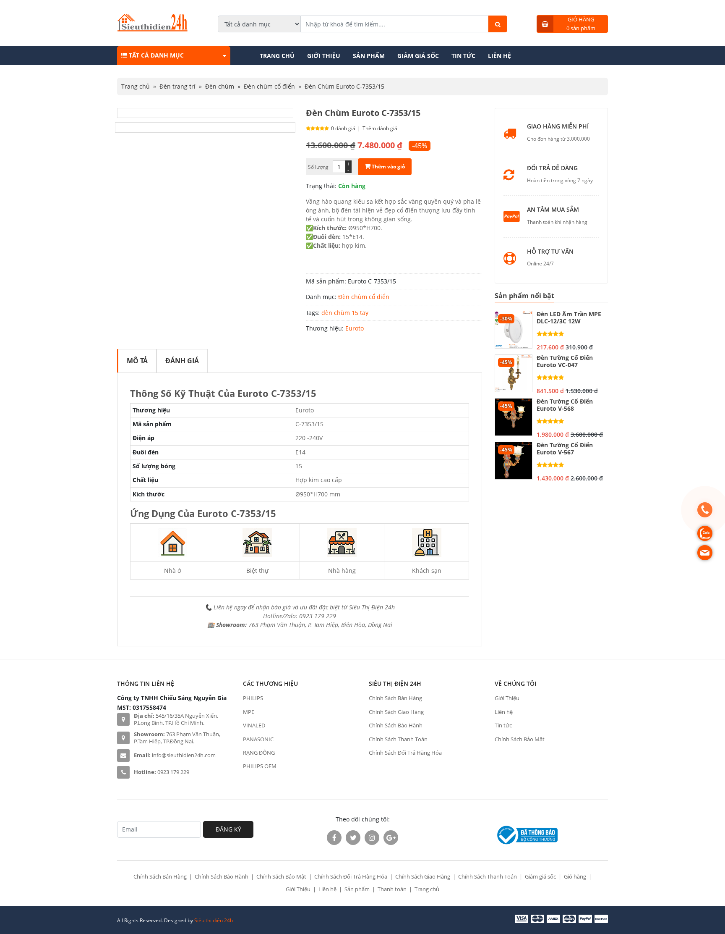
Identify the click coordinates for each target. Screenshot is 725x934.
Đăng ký (228, 829)
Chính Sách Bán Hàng (395, 698)
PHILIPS (253, 698)
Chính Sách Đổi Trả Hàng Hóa (405, 752)
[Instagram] (372, 837)
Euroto (354, 328)
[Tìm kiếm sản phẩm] (497, 24)
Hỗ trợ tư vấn (550, 251)
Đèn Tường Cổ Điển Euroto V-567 (565, 449)
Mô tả (137, 360)
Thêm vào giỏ (387, 166)
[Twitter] (353, 837)
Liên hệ (499, 56)
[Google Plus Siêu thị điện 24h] (390, 837)
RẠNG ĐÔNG (259, 752)
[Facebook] (334, 837)
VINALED (254, 725)
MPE (248, 712)
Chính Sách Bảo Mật (520, 739)
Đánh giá (182, 360)
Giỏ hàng (575, 876)
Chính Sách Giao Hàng (396, 712)
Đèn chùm (219, 86)
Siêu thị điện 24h (213, 920)
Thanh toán (392, 889)
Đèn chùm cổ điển (269, 86)
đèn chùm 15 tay (344, 313)
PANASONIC (258, 739)
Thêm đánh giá (379, 128)
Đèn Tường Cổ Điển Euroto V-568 (565, 405)
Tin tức (463, 56)
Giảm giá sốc (418, 56)
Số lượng (318, 167)
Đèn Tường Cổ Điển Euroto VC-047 (565, 361)
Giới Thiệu (323, 56)
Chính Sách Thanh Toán (398, 739)
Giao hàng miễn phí (558, 126)
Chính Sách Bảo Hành (395, 725)
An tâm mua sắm (553, 209)
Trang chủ (277, 56)
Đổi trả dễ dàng (552, 168)
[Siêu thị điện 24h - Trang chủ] (152, 29)
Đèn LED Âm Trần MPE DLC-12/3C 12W (569, 318)
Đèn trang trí (177, 86)
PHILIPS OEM (259, 766)
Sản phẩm (369, 56)
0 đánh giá (343, 128)
